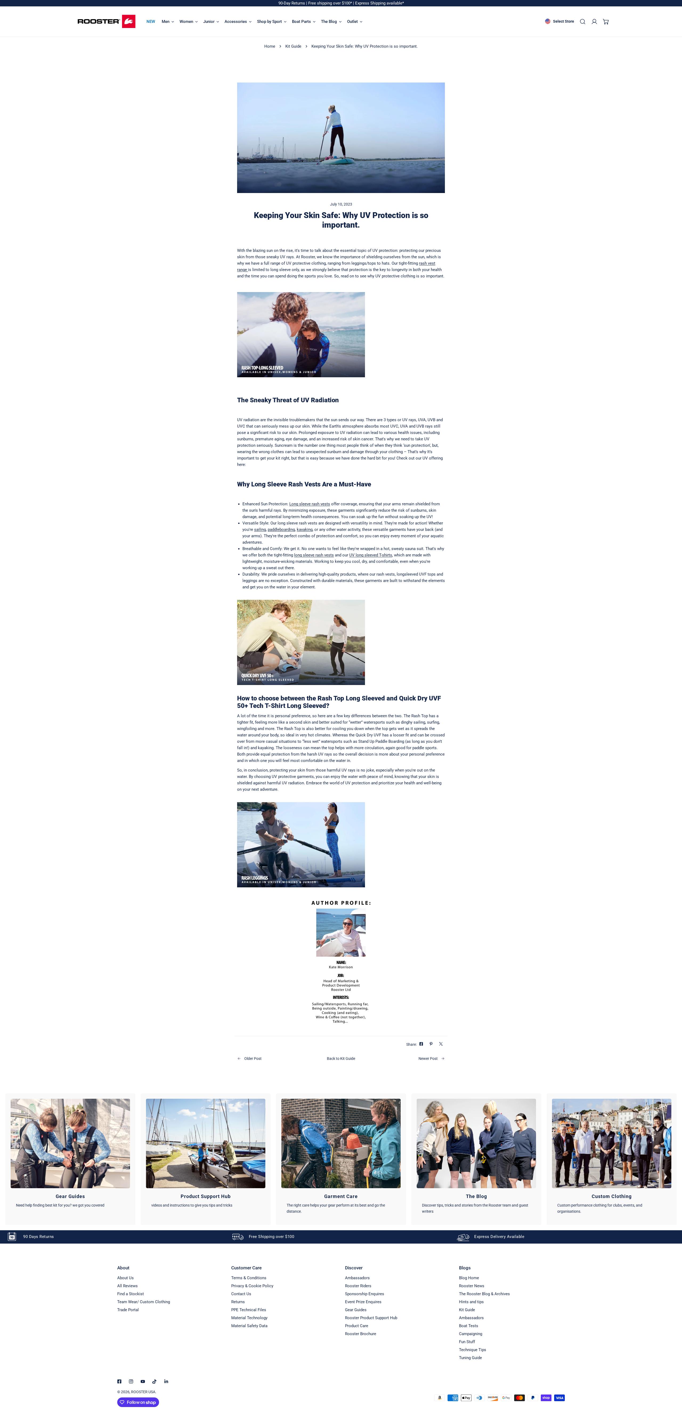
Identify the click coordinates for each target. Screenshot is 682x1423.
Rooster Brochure (360, 1333)
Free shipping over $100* (330, 3)
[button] (606, 21)
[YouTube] (143, 1381)
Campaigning (470, 1333)
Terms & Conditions (248, 1278)
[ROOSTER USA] (106, 21)
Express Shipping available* (379, 3)
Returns (238, 1301)
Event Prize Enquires (363, 1301)
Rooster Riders (358, 1285)
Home (269, 46)
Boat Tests (468, 1325)
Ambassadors (357, 1278)
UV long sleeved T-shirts (370, 555)
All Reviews (127, 1285)
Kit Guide (293, 46)
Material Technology (249, 1317)
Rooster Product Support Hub (371, 1317)
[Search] (582, 21)
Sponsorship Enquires (364, 1293)
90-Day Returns (292, 3)
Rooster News (471, 1285)
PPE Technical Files (248, 1309)
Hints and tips (471, 1301)
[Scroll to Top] (672, 1394)
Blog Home (469, 1278)
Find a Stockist (130, 1293)
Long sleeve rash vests (309, 504)
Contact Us (241, 1293)
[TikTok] (154, 1381)
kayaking (304, 529)
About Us (125, 1278)
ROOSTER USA (143, 1392)
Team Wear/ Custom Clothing (143, 1301)
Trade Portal (128, 1309)
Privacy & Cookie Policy (252, 1285)
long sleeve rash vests (314, 555)
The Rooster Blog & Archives (484, 1293)
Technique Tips (472, 1349)
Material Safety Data (249, 1325)
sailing (260, 529)
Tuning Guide (470, 1357)
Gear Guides (356, 1309)
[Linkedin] (166, 1381)
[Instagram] (131, 1381)
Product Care (356, 1325)
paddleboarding (281, 529)
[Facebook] (119, 1381)
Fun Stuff (467, 1341)
